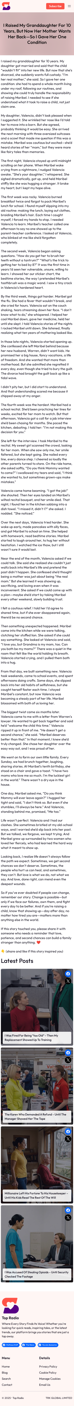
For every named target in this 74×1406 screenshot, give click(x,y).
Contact (7, 1384)
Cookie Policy (47, 1372)
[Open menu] (69, 6)
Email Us (44, 1384)
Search (6, 1378)
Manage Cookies (50, 1378)
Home (6, 1366)
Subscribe (55, 6)
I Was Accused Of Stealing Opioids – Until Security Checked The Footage (36, 1274)
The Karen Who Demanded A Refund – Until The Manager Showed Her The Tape (35, 1116)
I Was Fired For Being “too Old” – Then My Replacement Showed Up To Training (31, 1038)
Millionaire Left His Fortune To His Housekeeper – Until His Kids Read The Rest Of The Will (36, 1195)
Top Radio (10, 1317)
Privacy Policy (48, 1366)
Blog (5, 1372)
